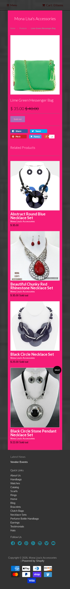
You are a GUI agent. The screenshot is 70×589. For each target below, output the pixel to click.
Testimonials (17, 526)
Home (13, 499)
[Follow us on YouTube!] (53, 544)
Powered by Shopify (33, 560)
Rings (13, 495)
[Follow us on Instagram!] (40, 544)
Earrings (15, 522)
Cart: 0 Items (54, 5)
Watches (15, 483)
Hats (13, 530)
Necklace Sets (18, 514)
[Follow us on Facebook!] (13, 544)
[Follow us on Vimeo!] (47, 544)
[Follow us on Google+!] (33, 544)
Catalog (14, 487)
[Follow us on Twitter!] (20, 544)
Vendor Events (19, 461)
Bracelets (15, 506)
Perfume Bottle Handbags (24, 518)
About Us (15, 475)
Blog (12, 502)
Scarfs (14, 491)
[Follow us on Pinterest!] (26, 544)
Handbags (16, 479)
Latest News (17, 456)
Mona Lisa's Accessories (35, 18)
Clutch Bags (17, 510)
